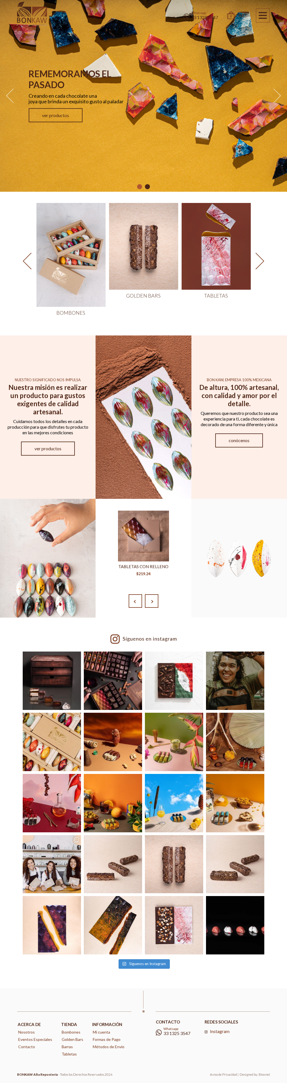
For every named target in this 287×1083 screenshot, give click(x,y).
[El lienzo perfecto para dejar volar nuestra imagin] (174, 925)
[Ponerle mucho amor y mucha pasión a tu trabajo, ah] (235, 925)
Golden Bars (72, 1039)
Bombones (71, 1032)
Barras (67, 1046)
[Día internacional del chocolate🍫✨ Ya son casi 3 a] (235, 681)
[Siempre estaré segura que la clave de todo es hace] (113, 864)
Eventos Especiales (35, 1039)
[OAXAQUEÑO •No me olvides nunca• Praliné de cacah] (113, 742)
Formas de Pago (107, 1039)
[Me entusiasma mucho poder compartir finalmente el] (235, 803)
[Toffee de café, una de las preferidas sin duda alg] (113, 925)
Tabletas (69, 1054)
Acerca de (29, 1024)
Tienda (69, 1024)
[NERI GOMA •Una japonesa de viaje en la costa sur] (174, 803)
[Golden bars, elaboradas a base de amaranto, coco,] (174, 864)
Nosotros (26, 1032)
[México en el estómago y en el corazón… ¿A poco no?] (174, 681)
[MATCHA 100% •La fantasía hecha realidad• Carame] (174, 742)
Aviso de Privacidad (224, 1074)
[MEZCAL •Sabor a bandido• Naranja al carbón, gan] (235, 742)
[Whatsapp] (271, 1068)
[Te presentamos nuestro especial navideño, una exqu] (52, 681)
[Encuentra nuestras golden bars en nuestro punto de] (235, 864)
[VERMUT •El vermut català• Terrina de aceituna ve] (113, 803)
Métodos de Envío (108, 1046)
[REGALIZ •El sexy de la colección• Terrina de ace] (52, 803)
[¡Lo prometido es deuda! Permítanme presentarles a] (52, 864)
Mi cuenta (101, 1032)
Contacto (26, 1046)
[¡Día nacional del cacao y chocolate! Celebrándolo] (52, 742)
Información (107, 1024)
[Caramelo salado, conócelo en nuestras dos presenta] (52, 925)
